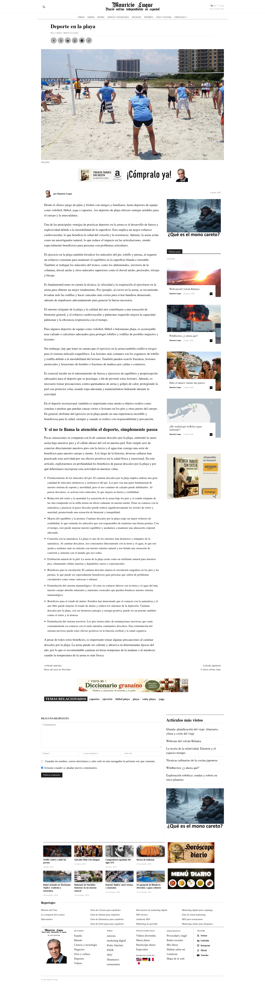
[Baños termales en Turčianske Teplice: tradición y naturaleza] (57, 876)
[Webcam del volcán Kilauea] (194, 277)
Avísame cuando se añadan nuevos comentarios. (71, 767)
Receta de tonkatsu (145, 860)
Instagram (205, 945)
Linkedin (205, 940)
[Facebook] (54, 40)
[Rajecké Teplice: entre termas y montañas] (120, 876)
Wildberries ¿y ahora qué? (183, 336)
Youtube (204, 955)
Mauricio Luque (64, 193)
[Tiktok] (198, 950)
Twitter (204, 935)
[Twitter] (198, 935)
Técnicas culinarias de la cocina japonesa (191, 760)
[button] (44, 7)
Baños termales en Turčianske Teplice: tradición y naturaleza (57, 888)
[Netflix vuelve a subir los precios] (57, 851)
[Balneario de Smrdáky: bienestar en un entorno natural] (88, 876)
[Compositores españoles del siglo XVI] (120, 851)
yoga (161, 699)
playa (136, 699)
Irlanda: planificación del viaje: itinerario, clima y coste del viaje (192, 731)
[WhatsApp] (75, 40)
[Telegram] (82, 40)
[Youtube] (198, 955)
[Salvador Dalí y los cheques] (88, 851)
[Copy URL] (89, 40)
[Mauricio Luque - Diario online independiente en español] (132, 7)
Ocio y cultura (56, 33)
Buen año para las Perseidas (57, 669)
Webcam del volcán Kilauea (184, 289)
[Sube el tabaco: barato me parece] (194, 371)
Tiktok (204, 950)
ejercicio (107, 699)
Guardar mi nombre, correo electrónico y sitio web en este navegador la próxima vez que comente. (100, 761)
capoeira (94, 699)
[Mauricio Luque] (48, 194)
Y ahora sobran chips (210, 669)
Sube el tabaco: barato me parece (187, 383)
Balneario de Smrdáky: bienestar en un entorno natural (85, 888)
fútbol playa (122, 699)
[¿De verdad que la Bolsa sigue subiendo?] (194, 418)
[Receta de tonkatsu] (151, 851)
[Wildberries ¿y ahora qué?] (194, 324)
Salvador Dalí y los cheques (87, 860)
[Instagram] (198, 945)
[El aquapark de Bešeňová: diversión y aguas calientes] (151, 876)
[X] (61, 40)
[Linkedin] (68, 40)
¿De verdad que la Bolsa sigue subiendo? (185, 428)
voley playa (149, 699)
